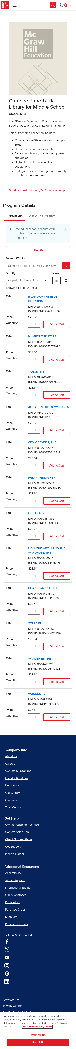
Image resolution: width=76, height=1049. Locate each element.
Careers (10, 763)
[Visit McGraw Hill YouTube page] (6, 957)
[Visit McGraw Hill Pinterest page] (6, 973)
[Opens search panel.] (53, 5)
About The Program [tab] (42, 215)
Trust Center (13, 807)
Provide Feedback (16, 924)
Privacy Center (12, 1005)
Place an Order (14, 854)
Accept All (37, 1042)
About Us (11, 756)
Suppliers (11, 916)
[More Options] (72, 5)
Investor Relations (16, 778)
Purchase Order (15, 909)
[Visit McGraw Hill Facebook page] (6, 941)
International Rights (17, 887)
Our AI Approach (15, 894)
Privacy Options (38, 1035)
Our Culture (12, 792)
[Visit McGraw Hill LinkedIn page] (6, 981)
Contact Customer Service (22, 824)
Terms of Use (11, 1000)
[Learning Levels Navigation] (15, 5)
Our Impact (12, 800)
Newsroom (12, 785)
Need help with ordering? (25, 190)
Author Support (15, 880)
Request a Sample (55, 190)
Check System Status (18, 839)
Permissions (12, 902)
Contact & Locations (18, 770)
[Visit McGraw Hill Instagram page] (6, 965)
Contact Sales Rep (17, 832)
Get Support (13, 846)
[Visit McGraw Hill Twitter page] (6, 949)
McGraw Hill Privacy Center (37, 1027)
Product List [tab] (14, 215)
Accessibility (13, 873)
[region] (38, 1030)
